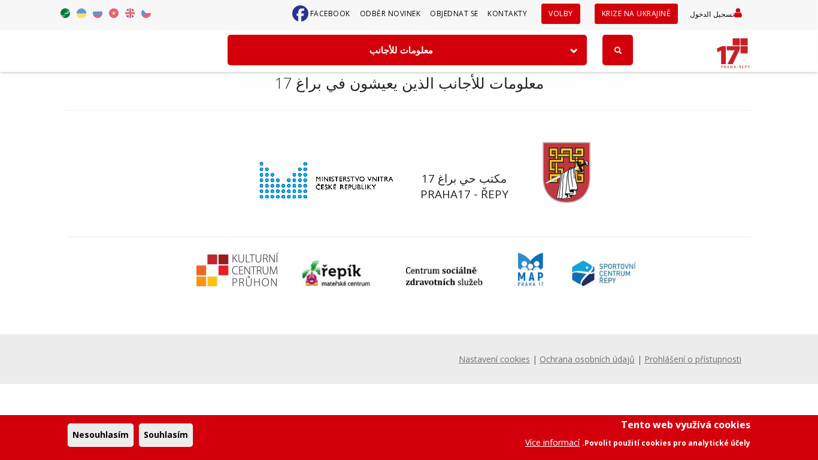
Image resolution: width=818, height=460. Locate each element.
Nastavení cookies (494, 359)
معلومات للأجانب (401, 50)
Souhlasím (166, 434)
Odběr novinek (390, 13)
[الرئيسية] (733, 49)
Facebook (330, 13)
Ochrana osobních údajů (587, 359)
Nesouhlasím (100, 434)
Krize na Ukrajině (636, 13)
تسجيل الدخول (712, 14)
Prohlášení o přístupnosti (692, 359)
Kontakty (507, 13)
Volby (561, 13)
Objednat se (454, 13)
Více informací (552, 441)
